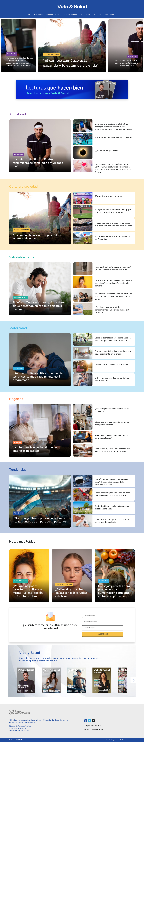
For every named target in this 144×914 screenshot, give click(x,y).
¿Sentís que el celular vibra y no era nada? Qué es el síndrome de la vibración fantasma (111, 482)
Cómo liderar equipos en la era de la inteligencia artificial (112, 423)
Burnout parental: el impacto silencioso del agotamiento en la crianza (113, 352)
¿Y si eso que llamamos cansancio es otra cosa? (112, 410)
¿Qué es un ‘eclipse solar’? (107, 150)
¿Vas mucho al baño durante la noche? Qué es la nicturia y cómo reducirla (113, 268)
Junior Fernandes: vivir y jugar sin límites (113, 137)
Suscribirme (103, 634)
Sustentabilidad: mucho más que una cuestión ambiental (112, 507)
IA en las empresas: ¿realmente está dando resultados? (111, 436)
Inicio (28, 14)
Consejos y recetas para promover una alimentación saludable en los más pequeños (114, 591)
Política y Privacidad (93, 729)
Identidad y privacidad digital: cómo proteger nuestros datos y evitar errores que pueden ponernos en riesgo (19, 62)
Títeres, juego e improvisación (109, 196)
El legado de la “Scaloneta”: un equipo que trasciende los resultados (113, 211)
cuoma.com (131, 740)
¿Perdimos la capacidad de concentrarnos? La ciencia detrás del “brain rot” (112, 310)
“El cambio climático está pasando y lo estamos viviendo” (38, 236)
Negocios (97, 14)
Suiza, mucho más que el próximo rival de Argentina (112, 237)
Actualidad (38, 14)
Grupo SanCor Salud (93, 725)
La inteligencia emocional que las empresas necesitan (35, 449)
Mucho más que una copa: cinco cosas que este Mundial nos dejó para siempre (113, 224)
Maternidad (109, 14)
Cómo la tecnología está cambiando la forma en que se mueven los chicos (113, 339)
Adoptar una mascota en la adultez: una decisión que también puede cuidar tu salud (113, 296)
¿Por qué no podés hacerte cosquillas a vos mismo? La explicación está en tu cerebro (113, 283)
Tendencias (85, 14)
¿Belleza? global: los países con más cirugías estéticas (71, 592)
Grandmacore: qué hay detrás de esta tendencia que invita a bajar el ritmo (112, 494)
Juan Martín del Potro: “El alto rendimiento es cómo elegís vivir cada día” (126, 63)
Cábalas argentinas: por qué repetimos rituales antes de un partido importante (39, 520)
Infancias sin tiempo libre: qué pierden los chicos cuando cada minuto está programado (38, 376)
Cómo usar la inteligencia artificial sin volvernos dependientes (112, 521)
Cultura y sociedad (70, 14)
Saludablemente (52, 14)
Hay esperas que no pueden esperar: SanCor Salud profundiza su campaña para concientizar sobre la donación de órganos (113, 168)
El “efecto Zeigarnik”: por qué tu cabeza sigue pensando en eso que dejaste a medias (39, 306)
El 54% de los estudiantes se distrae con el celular (112, 379)
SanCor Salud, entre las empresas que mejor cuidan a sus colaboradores (112, 450)
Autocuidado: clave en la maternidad (112, 364)
